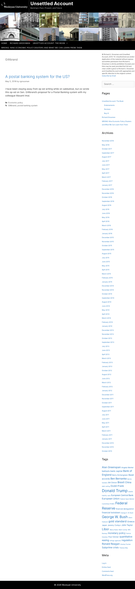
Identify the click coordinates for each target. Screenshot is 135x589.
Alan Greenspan (111, 467)
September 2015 (108, 250)
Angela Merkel (127, 467)
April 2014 (105, 314)
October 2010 (107, 451)
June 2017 (106, 165)
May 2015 (105, 266)
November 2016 (108, 193)
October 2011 (107, 403)
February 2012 (107, 387)
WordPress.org (107, 575)
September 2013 (108, 342)
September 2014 (108, 298)
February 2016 (107, 229)
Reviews (107, 109)
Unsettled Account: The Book (49, 43)
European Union (110, 498)
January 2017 (107, 185)
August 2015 (106, 254)
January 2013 (107, 366)
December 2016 (108, 189)
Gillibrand (12, 105)
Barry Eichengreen (120, 475)
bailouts (106, 471)
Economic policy (15, 102)
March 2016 (106, 225)
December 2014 (108, 286)
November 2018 (108, 141)
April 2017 (105, 173)
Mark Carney (123, 530)
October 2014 (107, 294)
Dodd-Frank (117, 486)
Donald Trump (115, 490)
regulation (127, 540)
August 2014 (106, 302)
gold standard (118, 521)
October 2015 (107, 245)
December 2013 (108, 330)
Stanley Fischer (125, 544)
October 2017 (107, 149)
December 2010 (108, 443)
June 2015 (106, 262)
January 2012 (107, 391)
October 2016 (107, 197)
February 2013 (107, 362)
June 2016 (106, 213)
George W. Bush (115, 517)
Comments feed (108, 571)
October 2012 (107, 370)
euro (109, 495)
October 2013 (107, 338)
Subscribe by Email (109, 76)
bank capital (116, 471)
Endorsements (109, 105)
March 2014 (106, 318)
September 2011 (108, 407)
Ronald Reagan (111, 543)
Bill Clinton (112, 482)
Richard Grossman (20, 43)
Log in (104, 563)
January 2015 (107, 282)
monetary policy (117, 533)
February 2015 (107, 278)
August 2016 (106, 205)
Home (4, 43)
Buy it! (106, 113)
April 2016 (105, 221)
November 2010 (108, 447)
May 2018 (105, 145)
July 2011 (105, 415)
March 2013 (106, 358)
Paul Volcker (113, 537)
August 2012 (106, 374)
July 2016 (105, 209)
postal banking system (27, 105)
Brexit (121, 482)
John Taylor (127, 525)
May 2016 (105, 217)
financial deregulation (125, 509)
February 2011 (107, 435)
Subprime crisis (110, 547)
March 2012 (106, 382)
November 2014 (108, 290)
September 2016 (108, 201)
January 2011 (107, 439)
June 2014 (106, 306)
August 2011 (106, 411)
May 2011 (105, 423)
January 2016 (107, 233)
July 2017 (105, 161)
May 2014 (105, 310)
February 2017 (107, 181)
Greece (130, 521)
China (128, 482)
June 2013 (106, 350)
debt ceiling (106, 486)
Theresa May (123, 548)
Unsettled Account (51, 3)
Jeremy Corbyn (114, 525)
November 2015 (108, 242)
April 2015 (105, 270)
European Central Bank (122, 495)
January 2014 (107, 326)
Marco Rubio (114, 530)
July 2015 (105, 258)
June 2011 (106, 419)
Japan (104, 525)
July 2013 (105, 346)
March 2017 (106, 177)
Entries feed (106, 567)
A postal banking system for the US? (37, 76)
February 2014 (107, 322)
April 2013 (105, 354)
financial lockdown (111, 512)
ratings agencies (115, 540)
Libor (105, 529)
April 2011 (105, 427)
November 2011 (108, 399)
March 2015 (106, 274)
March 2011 (106, 431)
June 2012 (106, 379)
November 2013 (108, 334)
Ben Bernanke (118, 478)
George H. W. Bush (127, 513)
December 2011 (108, 395)
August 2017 (106, 157)
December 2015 (108, 237)
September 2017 (108, 153)
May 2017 (105, 169)
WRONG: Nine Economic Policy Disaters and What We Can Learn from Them (41, 47)
